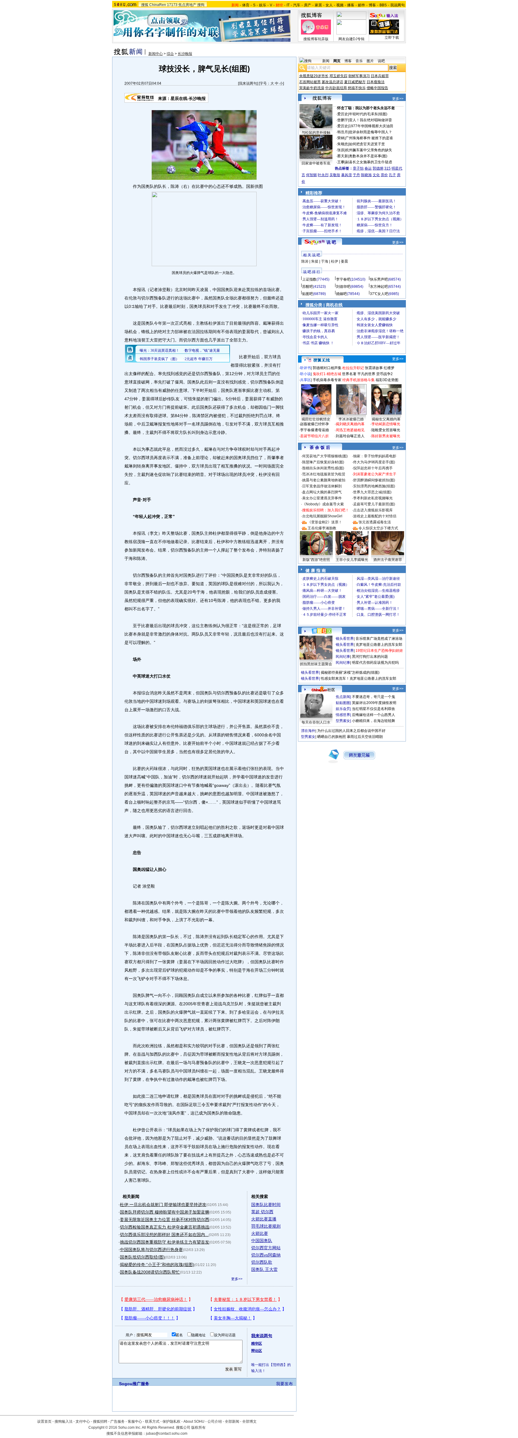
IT (288, 5)
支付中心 (83, 1421)
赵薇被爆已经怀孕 (314, 424)
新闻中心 (155, 54)
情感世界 (343, 715)
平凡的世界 (366, 374)
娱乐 (262, 5)
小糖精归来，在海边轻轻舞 (373, 721)
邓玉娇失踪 (338, 76)
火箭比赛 (259, 1233)
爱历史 (342, 114)
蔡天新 (342, 156)
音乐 (359, 61)
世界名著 (349, 374)
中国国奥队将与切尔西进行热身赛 (151, 1249)
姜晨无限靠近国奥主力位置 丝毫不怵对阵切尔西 (164, 1219)
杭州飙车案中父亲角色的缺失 (368, 150)
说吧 (381, 61)
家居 (318, 5)
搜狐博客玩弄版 (316, 39)
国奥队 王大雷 (264, 1269)
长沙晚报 (185, 54)
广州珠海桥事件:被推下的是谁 (369, 138)
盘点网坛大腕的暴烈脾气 (322, 492)
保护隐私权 (171, 1421)
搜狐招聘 (100, 1421)
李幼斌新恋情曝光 (385, 424)
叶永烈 (323, 175)
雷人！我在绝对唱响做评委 (370, 120)
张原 (340, 150)
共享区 (305, 380)
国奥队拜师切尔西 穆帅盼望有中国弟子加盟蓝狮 (164, 1212)
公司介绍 (214, 1421)
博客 (372, 5)
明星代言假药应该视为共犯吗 (375, 662)
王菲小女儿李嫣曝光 (352, 560)
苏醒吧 (307, 286)
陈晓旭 (366, 175)
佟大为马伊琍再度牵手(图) (374, 462)
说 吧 (331, 242)
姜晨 (344, 261)
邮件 (361, 5)
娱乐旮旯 (343, 709)
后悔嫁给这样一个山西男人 (373, 715)
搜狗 (200, 5)
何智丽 (311, 175)
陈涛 (304, 261)
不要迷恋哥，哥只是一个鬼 (373, 697)
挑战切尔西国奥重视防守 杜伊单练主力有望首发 (164, 1242)
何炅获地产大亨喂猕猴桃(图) (325, 456)
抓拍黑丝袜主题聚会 (316, 664)
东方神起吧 (379, 286)
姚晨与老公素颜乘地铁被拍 (323, 480)
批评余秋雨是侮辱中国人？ (370, 132)
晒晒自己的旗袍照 (331, 737)
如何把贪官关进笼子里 (367, 144)
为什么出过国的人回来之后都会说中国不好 (351, 731)
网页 (337, 61)
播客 (350, 5)
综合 (170, 54)
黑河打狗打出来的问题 (370, 656)
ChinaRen (157, 5)
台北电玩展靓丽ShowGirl (322, 516)
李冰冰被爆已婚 (351, 419)
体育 (245, 5)
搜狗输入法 (64, 1421)
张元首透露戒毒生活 (375, 522)
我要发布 (284, 1383)
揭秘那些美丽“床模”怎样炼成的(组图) (350, 672)
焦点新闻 (343, 697)
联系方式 (152, 1421)
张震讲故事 (374, 368)
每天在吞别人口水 (316, 722)
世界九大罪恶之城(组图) (372, 492)
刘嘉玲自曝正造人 (350, 436)
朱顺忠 (342, 144)
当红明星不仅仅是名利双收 (373, 709)
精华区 (256, 1343)
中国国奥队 (261, 1240)
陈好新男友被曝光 (385, 436)
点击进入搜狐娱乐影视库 (373, 510)
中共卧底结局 (336, 88)
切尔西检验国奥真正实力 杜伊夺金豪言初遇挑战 (164, 1227)
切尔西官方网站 (266, 1247)
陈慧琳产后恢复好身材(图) (323, 462)
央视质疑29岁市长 (314, 76)
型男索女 (343, 721)
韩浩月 (342, 132)
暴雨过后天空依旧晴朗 (365, 737)
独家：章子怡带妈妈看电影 (374, 456)
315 (387, 168)
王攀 (340, 162)
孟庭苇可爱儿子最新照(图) (374, 504)
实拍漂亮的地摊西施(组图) (374, 486)
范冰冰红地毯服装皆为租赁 (323, 474)
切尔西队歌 (261, 1262)
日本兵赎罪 (380, 76)
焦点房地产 (187, 5)
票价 (384, 175)
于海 (324, 261)
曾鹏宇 (342, 120)
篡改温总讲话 (332, 82)
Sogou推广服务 (134, 1383)
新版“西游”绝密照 (316, 560)
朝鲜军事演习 (359, 76)
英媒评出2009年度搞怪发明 (374, 703)
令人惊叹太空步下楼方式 (378, 528)
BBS (383, 5)
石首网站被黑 (310, 82)
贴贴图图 (343, 703)
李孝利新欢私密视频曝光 (373, 498)
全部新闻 (232, 1421)
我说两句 (397, 5)
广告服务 (117, 1421)
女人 (329, 5)
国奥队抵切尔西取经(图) (142, 1257)
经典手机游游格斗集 (358, 380)
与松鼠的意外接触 (316, 133)
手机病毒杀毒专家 (327, 380)
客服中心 (135, 1421)
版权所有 (198, 1427)
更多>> (237, 1279)
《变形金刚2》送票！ (325, 522)
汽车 (296, 5)
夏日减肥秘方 (355, 82)
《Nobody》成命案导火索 (323, 504)
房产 (307, 5)
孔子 (392, 175)
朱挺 (314, 261)
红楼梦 (389, 368)
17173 (172, 5)
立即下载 (392, 37)
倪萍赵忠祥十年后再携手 (373, 468)
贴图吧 (307, 294)
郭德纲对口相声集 (327, 368)
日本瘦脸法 (376, 82)
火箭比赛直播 (263, 1219)
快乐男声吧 (379, 279)
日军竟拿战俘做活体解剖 (322, 486)
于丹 (356, 175)
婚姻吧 (341, 294)
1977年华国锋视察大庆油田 (371, 126)
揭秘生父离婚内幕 (386, 419)
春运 (368, 168)
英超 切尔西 (262, 1211)
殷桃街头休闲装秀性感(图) (323, 468)
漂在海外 (308, 731)
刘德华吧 (343, 286)
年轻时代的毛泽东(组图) (368, 114)
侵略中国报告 (377, 88)
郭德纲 (378, 168)
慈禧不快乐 (357, 88)
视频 (340, 5)
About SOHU (193, 1421)
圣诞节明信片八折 (314, 436)
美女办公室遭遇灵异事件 (322, 498)
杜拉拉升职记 (353, 368)
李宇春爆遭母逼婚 (314, 430)
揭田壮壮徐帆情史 (316, 419)
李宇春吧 (343, 279)
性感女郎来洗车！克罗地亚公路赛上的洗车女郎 (358, 678)
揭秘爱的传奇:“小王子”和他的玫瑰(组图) (157, 1264)
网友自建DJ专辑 (351, 39)
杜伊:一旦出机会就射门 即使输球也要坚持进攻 (163, 1204)
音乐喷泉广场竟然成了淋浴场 (379, 638)
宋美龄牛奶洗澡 (311, 88)
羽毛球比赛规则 (266, 1226)
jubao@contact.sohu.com (166, 1433)
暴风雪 (346, 175)
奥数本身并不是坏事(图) (368, 156)
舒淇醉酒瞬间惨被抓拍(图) (374, 480)
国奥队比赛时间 (266, 1204)
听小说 (305, 374)
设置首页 (44, 1421)
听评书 (305, 368)
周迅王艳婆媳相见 (350, 430)
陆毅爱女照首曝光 (385, 430)
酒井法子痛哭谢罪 (387, 560)
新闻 (325, 61)
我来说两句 (248, 83)
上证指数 (309, 279)
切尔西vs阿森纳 (266, 1255)
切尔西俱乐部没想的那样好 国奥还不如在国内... (164, 1234)
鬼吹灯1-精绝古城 (327, 374)
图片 (370, 61)
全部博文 (249, 1421)
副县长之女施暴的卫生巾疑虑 (368, 162)
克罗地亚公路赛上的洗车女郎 (379, 644)
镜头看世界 (345, 638)
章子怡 (358, 168)
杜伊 (334, 261)
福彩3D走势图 (387, 380)
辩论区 (256, 1351)
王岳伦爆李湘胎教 (322, 528)
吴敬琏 (334, 175)
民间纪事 (343, 656)
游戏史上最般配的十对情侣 (374, 516)
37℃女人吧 (379, 294)
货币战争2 (384, 374)
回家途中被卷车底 (316, 163)
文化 (376, 175)
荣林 (340, 138)
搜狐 (144, 5)
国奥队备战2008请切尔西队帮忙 (150, 1272)
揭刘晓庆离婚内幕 (350, 424)
